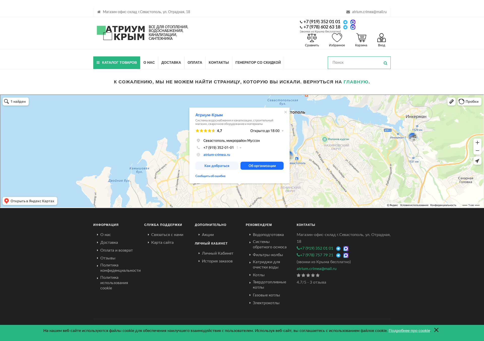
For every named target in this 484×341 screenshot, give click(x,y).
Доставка (171, 62)
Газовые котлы (266, 295)
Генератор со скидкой (258, 62)
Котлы (259, 275)
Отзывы (107, 258)
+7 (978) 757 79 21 (316, 255)
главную (356, 81)
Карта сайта (162, 243)
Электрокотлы (266, 303)
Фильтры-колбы (268, 255)
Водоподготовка (268, 235)
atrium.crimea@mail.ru (369, 12)
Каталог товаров (119, 62)
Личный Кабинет (217, 253)
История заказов (217, 261)
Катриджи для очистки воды (266, 264)
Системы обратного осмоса (270, 244)
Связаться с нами (167, 235)
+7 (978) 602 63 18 (322, 27)
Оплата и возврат (116, 250)
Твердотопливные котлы (269, 284)
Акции (208, 235)
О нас (149, 62)
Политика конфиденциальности (120, 267)
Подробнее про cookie (409, 331)
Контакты (219, 62)
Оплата (195, 62)
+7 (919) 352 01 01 (322, 22)
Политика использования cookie (114, 283)
